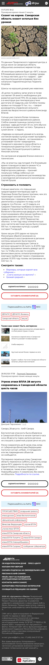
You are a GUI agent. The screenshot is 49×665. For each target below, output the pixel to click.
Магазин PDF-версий (12, 567)
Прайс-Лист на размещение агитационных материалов (16, 578)
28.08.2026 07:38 (8, 374)
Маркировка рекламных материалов (21, 586)
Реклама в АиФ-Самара (14, 573)
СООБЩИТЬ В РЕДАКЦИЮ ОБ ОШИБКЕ (19, 589)
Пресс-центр (34, 563)
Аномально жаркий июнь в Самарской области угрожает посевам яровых (25, 338)
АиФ (24, 424)
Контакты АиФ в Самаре (14, 582)
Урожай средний (14, 277)
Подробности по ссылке (27, 474)
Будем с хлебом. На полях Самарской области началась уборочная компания (28, 361)
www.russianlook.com (10, 58)
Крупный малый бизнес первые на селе (26, 352)
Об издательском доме (14, 563)
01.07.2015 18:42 (7, 10)
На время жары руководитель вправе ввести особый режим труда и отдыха (28, 330)
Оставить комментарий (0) (24, 296)
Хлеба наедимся (17, 344)
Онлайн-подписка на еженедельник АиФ (23, 570)
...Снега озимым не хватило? (20, 275)
